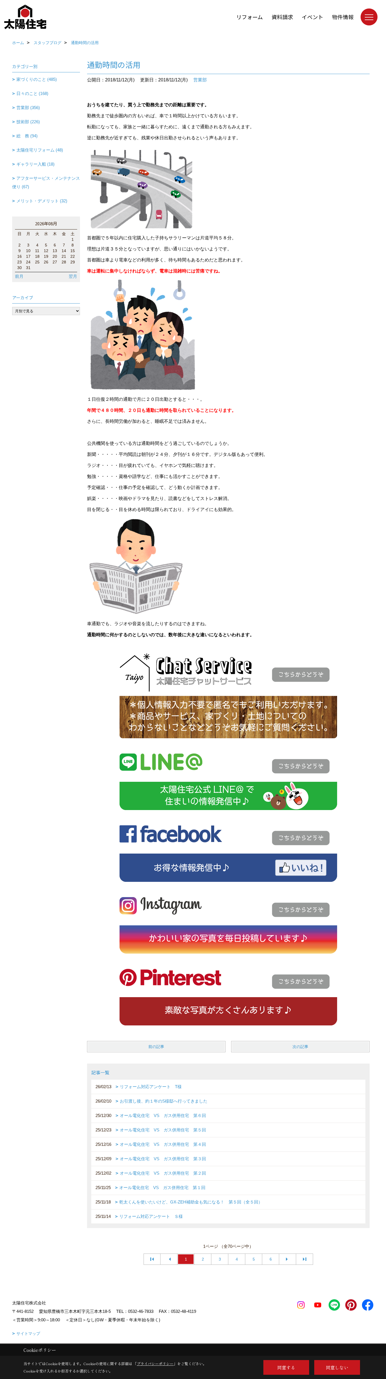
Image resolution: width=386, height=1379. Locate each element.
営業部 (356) (28, 107)
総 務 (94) (27, 135)
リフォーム (249, 17)
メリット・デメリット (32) (41, 200)
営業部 (200, 79)
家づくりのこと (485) (36, 79)
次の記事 (300, 1046)
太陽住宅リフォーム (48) (39, 150)
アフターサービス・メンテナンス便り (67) (46, 182)
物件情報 (343, 17)
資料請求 (282, 17)
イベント (312, 17)
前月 (19, 276)
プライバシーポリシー (155, 1363)
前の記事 (156, 1046)
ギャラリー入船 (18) (35, 164)
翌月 (73, 276)
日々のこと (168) (32, 93)
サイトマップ (28, 1333)
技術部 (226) (28, 121)
